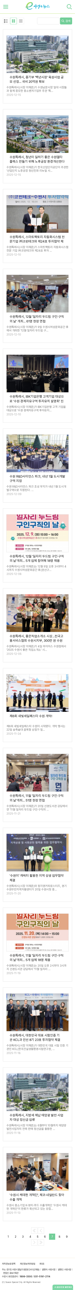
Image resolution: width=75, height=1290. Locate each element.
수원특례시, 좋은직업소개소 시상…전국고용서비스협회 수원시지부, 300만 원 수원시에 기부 (36, 638)
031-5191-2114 (42, 1276)
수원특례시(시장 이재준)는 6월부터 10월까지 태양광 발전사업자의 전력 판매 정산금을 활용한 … (36, 1127)
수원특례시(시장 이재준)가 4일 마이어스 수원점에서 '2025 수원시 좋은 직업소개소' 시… (36, 648)
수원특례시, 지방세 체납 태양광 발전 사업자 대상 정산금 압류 (36, 1117)
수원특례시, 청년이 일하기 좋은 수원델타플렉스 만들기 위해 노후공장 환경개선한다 (37, 159)
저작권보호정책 (8, 1263)
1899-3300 (26, 1276)
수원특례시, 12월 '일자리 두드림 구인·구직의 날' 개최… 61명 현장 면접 (37, 319)
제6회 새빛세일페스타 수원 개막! (31, 716)
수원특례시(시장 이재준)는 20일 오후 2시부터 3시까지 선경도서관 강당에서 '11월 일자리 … (37, 967)
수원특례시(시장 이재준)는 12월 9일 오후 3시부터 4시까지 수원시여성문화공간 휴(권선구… (36, 568)
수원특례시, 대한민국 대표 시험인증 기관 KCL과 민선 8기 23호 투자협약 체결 (35, 1037)
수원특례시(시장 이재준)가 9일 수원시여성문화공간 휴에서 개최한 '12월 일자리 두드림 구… (37, 328)
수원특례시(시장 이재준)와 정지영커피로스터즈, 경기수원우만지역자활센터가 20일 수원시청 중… (37, 887)
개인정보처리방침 (27, 1263)
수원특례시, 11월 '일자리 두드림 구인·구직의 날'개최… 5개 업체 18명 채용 (37, 958)
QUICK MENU (64, 1287)
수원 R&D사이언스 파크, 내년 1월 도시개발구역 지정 (37, 478)
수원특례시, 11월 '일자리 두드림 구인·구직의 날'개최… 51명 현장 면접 (37, 798)
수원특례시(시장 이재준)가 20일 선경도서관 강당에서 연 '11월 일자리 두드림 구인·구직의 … (37, 807)
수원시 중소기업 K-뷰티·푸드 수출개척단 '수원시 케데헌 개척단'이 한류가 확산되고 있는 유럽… (37, 1207)
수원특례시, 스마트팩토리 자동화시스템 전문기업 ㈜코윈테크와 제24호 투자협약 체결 (37, 239)
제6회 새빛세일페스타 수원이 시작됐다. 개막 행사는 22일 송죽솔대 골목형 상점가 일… (36, 727)
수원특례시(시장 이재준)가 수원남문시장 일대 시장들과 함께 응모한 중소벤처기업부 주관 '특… (37, 89)
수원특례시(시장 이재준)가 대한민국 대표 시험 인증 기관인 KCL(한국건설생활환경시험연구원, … (37, 1047)
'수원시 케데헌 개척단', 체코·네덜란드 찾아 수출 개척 (37, 1197)
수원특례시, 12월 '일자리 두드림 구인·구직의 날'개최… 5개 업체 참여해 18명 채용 (37, 558)
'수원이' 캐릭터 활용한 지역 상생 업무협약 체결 (37, 878)
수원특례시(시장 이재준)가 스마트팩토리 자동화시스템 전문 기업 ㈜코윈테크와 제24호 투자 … (37, 248)
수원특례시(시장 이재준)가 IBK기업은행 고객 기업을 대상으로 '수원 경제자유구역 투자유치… (36, 408)
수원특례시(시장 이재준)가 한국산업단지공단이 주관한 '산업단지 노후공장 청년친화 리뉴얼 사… (37, 169)
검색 (68, 21)
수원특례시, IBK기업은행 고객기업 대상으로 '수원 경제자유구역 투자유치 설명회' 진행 (37, 399)
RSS (42, 1263)
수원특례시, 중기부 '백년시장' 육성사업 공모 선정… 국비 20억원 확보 (37, 79)
